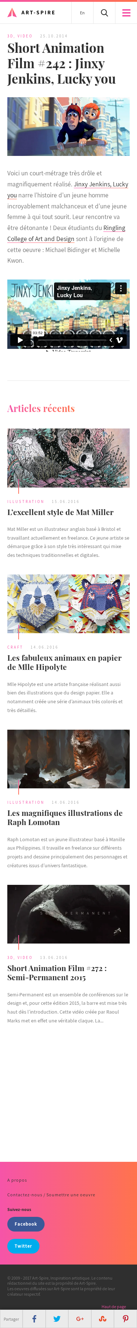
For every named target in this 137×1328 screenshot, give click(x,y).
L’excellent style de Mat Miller (60, 512)
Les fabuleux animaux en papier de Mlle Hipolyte (64, 662)
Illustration (26, 501)
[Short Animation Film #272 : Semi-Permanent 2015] (68, 915)
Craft (15, 647)
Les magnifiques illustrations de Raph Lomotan (65, 817)
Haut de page (114, 1306)
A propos (17, 1180)
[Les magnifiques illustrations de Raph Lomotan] (68, 760)
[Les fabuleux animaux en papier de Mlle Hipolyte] (68, 604)
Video (25, 36)
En (82, 12)
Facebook (26, 1224)
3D (10, 36)
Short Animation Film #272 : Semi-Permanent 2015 (57, 972)
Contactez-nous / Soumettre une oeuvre (51, 1194)
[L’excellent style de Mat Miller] (68, 458)
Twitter (23, 1246)
